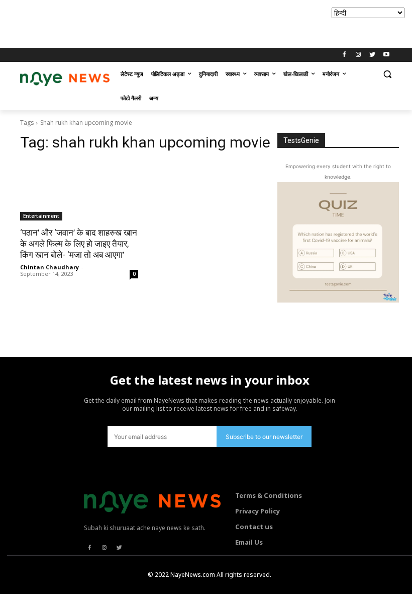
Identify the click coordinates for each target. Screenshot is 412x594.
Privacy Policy (257, 510)
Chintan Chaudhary (49, 267)
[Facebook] (344, 55)
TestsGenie (301, 140)
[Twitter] (372, 55)
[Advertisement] (183, 22)
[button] (387, 74)
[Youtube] (386, 55)
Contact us (254, 526)
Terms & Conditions (268, 495)
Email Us (249, 542)
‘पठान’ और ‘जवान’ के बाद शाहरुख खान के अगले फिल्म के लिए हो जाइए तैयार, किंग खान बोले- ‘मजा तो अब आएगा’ (78, 244)
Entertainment (41, 215)
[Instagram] (358, 55)
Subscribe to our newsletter (264, 436)
